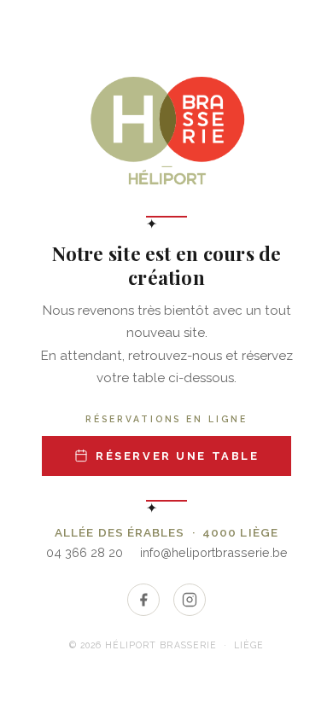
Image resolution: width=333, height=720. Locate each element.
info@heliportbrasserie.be (214, 552)
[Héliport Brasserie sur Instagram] (189, 600)
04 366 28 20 (84, 552)
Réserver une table (177, 456)
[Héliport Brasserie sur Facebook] (143, 600)
